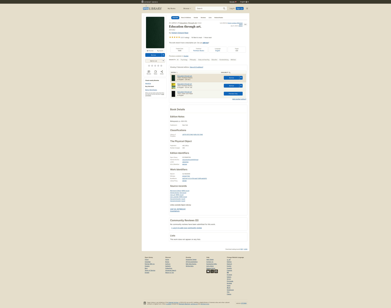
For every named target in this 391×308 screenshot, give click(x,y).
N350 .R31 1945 (198, 134)
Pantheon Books (198, 50)
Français (229, 270)
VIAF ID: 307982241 (178, 209)
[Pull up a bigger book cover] (155, 48)
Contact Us (209, 262)
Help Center (210, 259)
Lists (210, 17)
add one (205, 43)
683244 (184, 164)
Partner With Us (150, 264)
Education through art (184, 84)
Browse (186, 8)
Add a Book (210, 266)
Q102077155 (186, 176)
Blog (146, 268)
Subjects (168, 266)
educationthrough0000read (190, 159)
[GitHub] (216, 271)
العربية (229, 259)
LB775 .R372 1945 (187, 134)
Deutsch (229, 264)
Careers (147, 266)
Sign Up (240, 8)
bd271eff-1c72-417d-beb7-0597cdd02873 (194, 178)
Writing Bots (189, 266)
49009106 (185, 162)
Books (167, 262)
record (183, 199)
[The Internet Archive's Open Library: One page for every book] (152, 8)
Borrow (153, 55)
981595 (184, 181)
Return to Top (169, 272)
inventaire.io (175, 211)
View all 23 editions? (196, 67)
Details (196, 17)
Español (229, 268)
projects (168, 304)
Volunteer (148, 262)
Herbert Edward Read (179, 33)
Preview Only (233, 93)
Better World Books (151, 90)
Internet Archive (174, 192)
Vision (147, 259)
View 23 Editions (186, 17)
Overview (175, 17)
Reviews (203, 17)
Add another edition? (239, 99)
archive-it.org (205, 304)
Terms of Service (150, 270)
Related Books (218, 17)
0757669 (244, 303)
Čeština (229, 262)
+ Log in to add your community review (186, 228)
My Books (171, 8)
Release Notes (210, 268)
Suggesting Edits (211, 264)
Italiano (229, 277)
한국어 (229, 279)
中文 (228, 292)
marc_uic (172, 195)
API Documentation (192, 262)
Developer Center (191, 259)
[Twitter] (212, 271)
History (241, 26)
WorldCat (148, 83)
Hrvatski (229, 274)
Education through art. (184, 76)
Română (229, 283)
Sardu (228, 285)
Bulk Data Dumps (191, 264)
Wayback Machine (184, 304)
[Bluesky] (208, 271)
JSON (245, 249)
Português (230, 281)
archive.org (194, 304)
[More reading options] (163, 55)
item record (183, 192)
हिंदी (228, 272)
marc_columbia (174, 197)
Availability (224, 72)
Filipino (229, 294)
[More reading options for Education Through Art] (163, 61)
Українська (230, 290)
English (217, 50)
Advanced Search (170, 270)
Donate (233, 2)
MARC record (185, 190)
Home (167, 259)
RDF (242, 249)
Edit (245, 24)
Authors (167, 264)
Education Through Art (188, 23)
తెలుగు (228, 287)
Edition (173, 72)
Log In (232, 8)
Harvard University (175, 199)
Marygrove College (175, 190)
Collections (168, 268)
